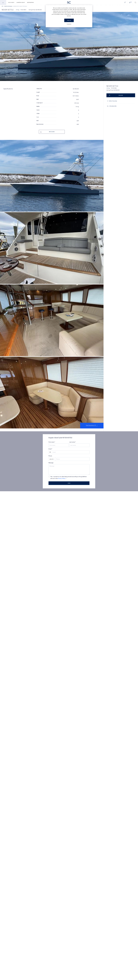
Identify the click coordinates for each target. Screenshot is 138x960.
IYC (2, 6)
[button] (120, 106)
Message (51, 462)
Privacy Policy (61, 478)
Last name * (72, 442)
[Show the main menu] (3, 2)
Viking (17, 9)
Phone (50, 455)
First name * (52, 442)
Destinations (30, 2)
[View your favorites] (124, 2)
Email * (50, 449)
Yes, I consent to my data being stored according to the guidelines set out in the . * (68, 477)
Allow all (69, 20)
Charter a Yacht (21, 2)
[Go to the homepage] (69, 2)
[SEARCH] (135, 2)
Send (69, 483)
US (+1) (51, 459)
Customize (69, 24)
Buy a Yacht (11, 2)
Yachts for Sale (8, 6)
